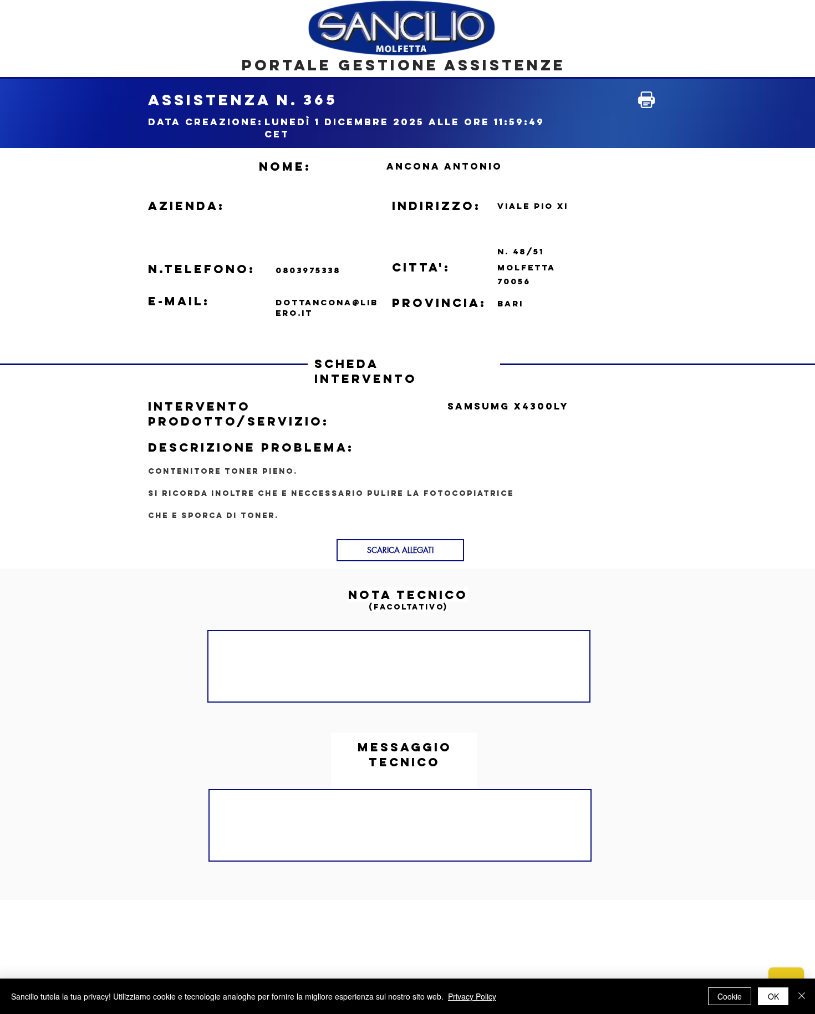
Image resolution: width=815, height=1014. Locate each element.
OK (773, 996)
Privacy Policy (472, 996)
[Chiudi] (801, 996)
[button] (400, 550)
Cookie (729, 996)
